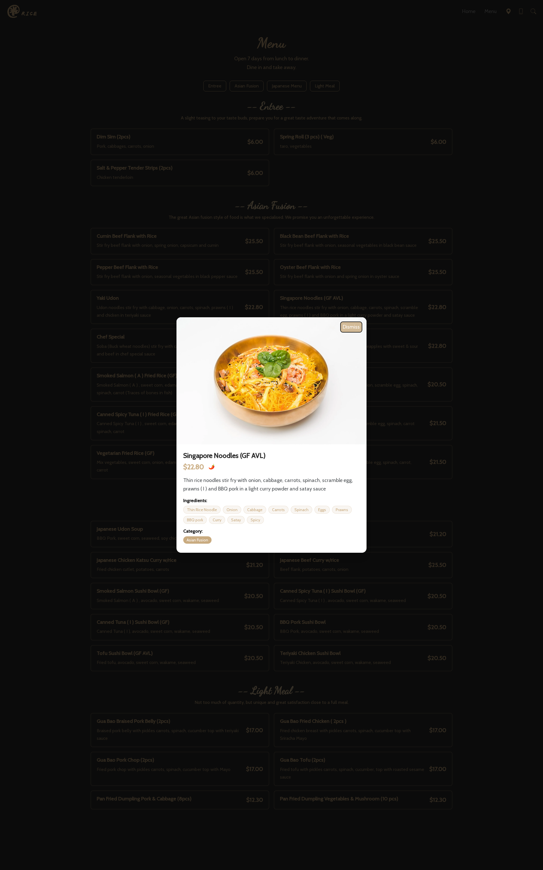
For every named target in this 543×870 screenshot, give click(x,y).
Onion (232, 509)
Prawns (342, 509)
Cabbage (254, 509)
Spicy (255, 519)
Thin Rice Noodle (202, 509)
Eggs (322, 509)
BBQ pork (195, 519)
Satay (236, 519)
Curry (217, 519)
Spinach (301, 509)
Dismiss (351, 327)
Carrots (278, 509)
